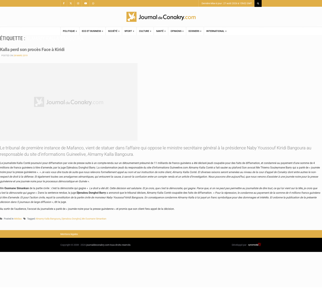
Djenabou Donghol (71, 218)
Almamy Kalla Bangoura (48, 218)
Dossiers (194, 31)
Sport (128, 31)
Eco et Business (91, 31)
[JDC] (161, 17)
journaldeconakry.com (98, 245)
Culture (144, 31)
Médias (18, 218)
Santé (160, 31)
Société (113, 31)
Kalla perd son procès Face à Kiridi (32, 49)
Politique (69, 31)
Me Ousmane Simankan (94, 218)
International (215, 31)
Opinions (176, 31)
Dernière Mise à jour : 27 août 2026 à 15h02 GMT (226, 3)
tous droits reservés (120, 245)
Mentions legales (69, 234)
